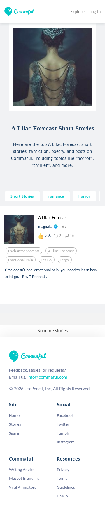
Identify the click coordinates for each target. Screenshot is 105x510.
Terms (62, 478)
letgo (64, 260)
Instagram (66, 442)
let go (46, 260)
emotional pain (20, 260)
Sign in (14, 433)
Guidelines (66, 487)
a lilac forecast (61, 251)
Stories (15, 424)
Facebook (65, 415)
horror (84, 196)
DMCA (62, 496)
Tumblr (63, 433)
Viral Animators (22, 487)
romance (56, 196)
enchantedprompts (24, 251)
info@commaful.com (47, 377)
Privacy (63, 469)
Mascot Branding (24, 478)
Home (14, 415)
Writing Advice (21, 469)
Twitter (63, 424)
